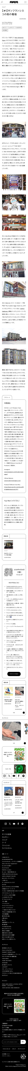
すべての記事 (6, 834)
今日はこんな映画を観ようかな (9, 912)
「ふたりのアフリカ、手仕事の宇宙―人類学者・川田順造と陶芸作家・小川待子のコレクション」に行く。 (14, 636)
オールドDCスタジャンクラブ (8, 882)
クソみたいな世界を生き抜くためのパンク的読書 (13, 891)
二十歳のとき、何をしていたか (8, 909)
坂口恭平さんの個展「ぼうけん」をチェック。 (14, 620)
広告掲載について (6, 1054)
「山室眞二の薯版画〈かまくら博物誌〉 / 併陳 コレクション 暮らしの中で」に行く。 (15, 650)
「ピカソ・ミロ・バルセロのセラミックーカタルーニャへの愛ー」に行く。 (14, 663)
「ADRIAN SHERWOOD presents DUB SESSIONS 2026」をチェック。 (14, 587)
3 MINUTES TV (5, 857)
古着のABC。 (5, 918)
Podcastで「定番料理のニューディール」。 (11, 954)
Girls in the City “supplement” (9, 863)
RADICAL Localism (6, 870)
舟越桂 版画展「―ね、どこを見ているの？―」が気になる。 (14, 591)
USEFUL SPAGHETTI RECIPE (9, 876)
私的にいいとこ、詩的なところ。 (9, 939)
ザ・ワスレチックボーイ (7, 899)
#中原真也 (5, 30)
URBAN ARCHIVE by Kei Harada (9, 874)
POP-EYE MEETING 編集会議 (9, 956)
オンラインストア (21, 1048)
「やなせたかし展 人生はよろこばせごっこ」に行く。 (14, 645)
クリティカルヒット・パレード (8, 893)
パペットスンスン (5, 903)
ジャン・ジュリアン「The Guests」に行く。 (14, 627)
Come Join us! (6, 1048)
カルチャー (5, 837)
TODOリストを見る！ (14, 674)
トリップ (4, 840)
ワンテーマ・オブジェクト (7, 907)
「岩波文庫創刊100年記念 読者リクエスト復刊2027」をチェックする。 (15, 631)
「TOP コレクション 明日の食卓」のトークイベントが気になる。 (14, 641)
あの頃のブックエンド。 (7, 964)
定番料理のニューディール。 (8, 922)
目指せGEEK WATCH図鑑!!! (8, 935)
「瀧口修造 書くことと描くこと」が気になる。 (14, 595)
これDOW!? (4, 967)
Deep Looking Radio (7, 950)
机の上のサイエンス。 (6, 928)
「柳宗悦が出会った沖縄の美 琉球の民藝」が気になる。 (14, 604)
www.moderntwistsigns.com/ (12, 480)
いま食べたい (5, 880)
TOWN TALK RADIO (6, 960)
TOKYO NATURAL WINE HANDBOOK (10, 987)
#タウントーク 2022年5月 (15, 27)
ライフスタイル (7, 848)
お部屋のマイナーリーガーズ (8, 888)
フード (4, 843)
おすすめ (4, 884)
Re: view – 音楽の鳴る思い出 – (9, 872)
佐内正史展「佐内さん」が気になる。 (14, 607)
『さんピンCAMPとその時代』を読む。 (14, 612)
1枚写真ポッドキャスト (7, 948)
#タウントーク (6, 27)
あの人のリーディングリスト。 (8, 878)
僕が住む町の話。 (6, 916)
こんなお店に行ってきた (7, 897)
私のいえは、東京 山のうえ (8, 937)
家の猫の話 (4, 924)
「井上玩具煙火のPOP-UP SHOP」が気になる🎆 (14, 616)
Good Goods (5, 867)
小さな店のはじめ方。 (7, 926)
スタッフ (14, 1048)
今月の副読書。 (5, 914)
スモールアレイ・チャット (7, 969)
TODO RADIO (5, 958)
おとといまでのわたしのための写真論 (10, 886)
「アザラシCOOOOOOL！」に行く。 (14, 610)
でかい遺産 (4, 901)
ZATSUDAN (4, 962)
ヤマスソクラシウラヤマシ (8, 905)
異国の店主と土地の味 (7, 933)
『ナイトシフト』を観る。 (11, 623)
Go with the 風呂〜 (6, 865)
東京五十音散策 (6, 930)
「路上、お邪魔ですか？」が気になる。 (14, 660)
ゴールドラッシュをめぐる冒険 (8, 895)
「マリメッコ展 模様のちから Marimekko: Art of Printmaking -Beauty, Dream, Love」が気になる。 (14, 656)
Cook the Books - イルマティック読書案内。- (12, 861)
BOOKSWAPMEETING (7, 859)
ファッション (6, 845)
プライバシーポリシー (15, 1034)
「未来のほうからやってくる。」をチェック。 (14, 668)
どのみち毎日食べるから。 (7, 971)
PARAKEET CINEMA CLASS (8, 952)
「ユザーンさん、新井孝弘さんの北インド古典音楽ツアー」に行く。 (14, 599)
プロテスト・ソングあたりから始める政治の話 (12, 973)
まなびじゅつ (5, 975)
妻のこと (4, 920)
